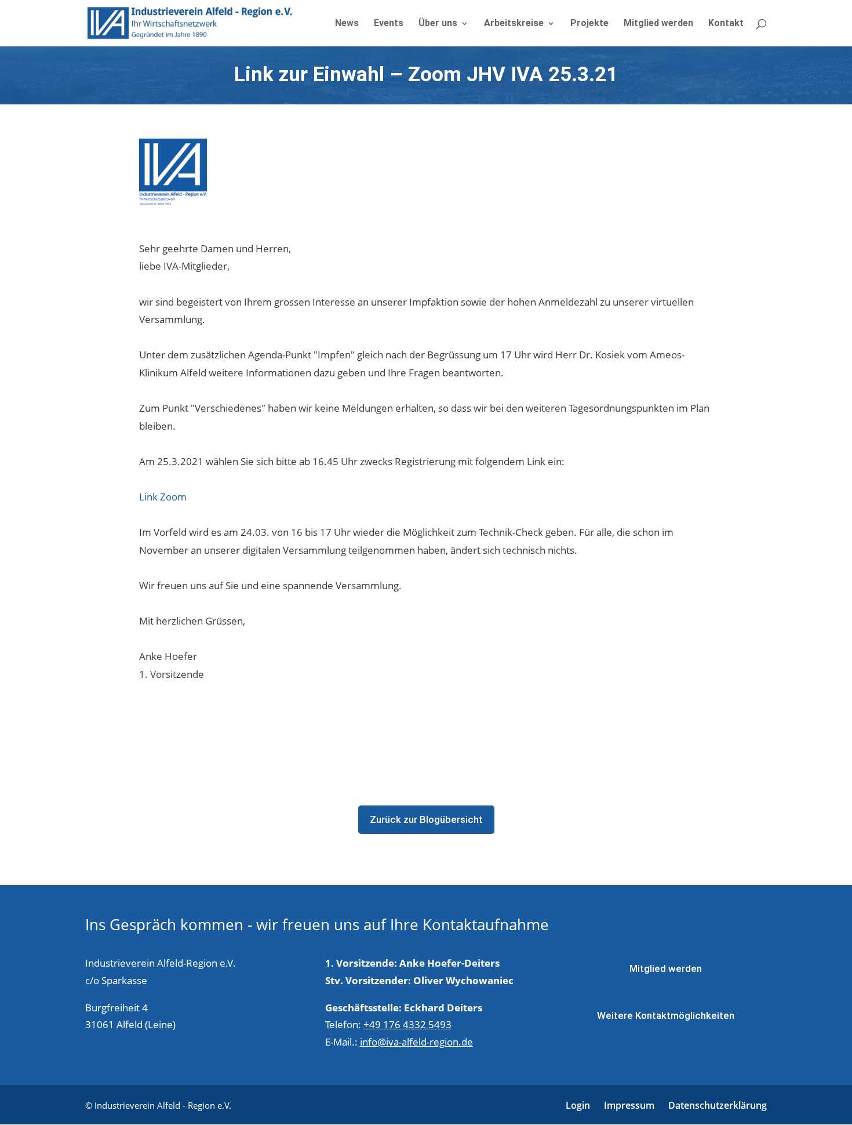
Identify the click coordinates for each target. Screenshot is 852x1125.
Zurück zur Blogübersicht (426, 819)
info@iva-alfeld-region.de (416, 1041)
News (347, 23)
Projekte (589, 23)
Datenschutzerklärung (717, 1105)
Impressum (629, 1105)
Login (578, 1105)
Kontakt (726, 23)
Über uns (437, 23)
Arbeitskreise (514, 23)
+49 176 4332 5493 (407, 1024)
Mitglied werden (658, 23)
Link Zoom (163, 496)
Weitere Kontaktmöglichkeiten (665, 1015)
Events (388, 23)
